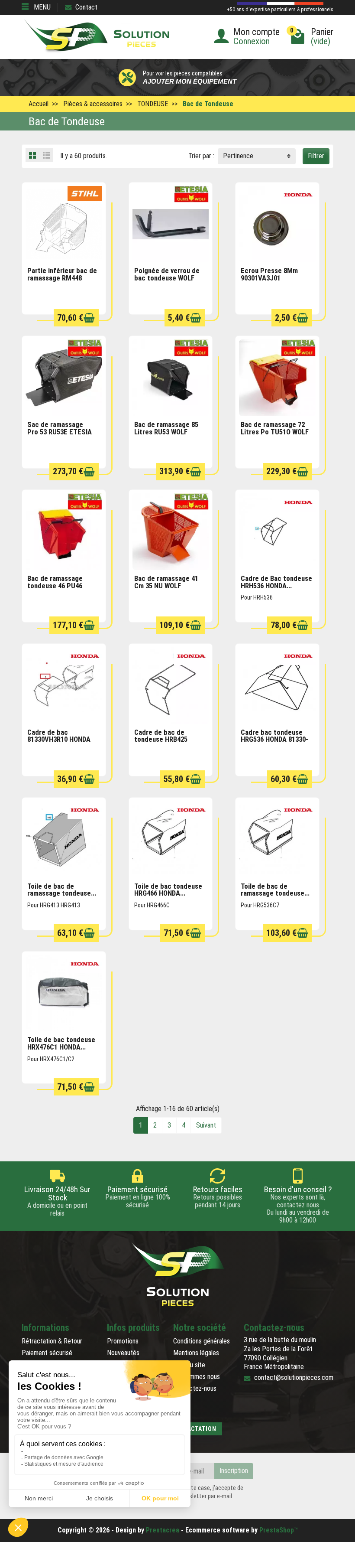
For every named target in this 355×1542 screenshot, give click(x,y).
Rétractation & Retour (52, 1341)
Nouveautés (123, 1353)
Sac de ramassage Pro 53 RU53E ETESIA (59, 428)
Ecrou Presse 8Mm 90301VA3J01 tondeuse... (269, 278)
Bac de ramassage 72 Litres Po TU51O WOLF (275, 428)
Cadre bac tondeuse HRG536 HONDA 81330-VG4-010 (274, 739)
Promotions (123, 1341)
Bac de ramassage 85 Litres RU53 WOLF (166, 428)
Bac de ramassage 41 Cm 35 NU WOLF (166, 582)
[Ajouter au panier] (89, 318)
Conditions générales (201, 1341)
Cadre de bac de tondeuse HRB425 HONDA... (160, 739)
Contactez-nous (194, 1388)
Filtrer (316, 156)
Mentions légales (196, 1353)
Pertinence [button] (238, 156)
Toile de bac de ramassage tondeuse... (61, 890)
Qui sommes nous (196, 1376)
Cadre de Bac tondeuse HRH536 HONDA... (276, 582)
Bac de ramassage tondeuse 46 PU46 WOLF (55, 585)
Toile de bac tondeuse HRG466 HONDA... (168, 890)
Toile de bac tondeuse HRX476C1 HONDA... (61, 1043)
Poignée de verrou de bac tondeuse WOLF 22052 (167, 278)
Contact (86, 7)
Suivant (206, 1125)
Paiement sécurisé (47, 1353)
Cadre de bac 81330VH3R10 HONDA (58, 736)
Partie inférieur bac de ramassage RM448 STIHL (62, 278)
